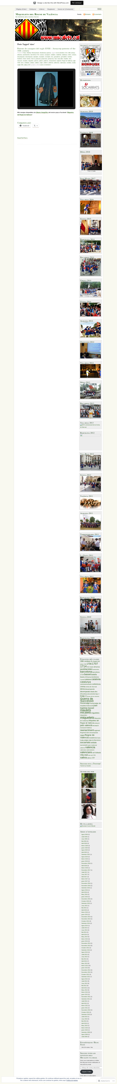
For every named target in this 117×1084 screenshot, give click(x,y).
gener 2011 (84, 1008)
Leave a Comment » (45, 64)
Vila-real (84, 755)
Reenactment (35, 52)
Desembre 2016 (85, 883)
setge (86, 740)
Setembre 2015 (85, 903)
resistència (93, 738)
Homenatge (85, 703)
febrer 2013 (84, 965)
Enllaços (33, 9)
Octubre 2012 (85, 974)
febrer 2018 (84, 867)
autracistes (96, 669)
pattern (41, 60)
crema (82, 687)
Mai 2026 (83, 841)
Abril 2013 (84, 961)
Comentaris (97, 14)
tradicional (94, 745)
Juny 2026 (84, 839)
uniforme (50, 62)
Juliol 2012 (84, 981)
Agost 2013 (84, 952)
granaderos (57, 56)
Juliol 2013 (84, 954)
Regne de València (67, 60)
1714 (83, 666)
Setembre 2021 (85, 854)
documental (91, 694)
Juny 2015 (84, 905)
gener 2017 (84, 881)
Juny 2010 (84, 1019)
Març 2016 (84, 894)
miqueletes (83, 715)
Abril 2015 (84, 910)
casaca (42, 54)
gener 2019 (84, 861)
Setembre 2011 (85, 999)
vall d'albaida (96, 752)
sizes (22, 62)
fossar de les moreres (93, 696)
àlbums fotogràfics (42, 112)
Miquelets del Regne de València (37, 14)
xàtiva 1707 (27, 64)
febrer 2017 (84, 879)
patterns (46, 60)
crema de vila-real (91, 687)
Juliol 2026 (84, 836)
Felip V (83, 696)
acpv (91, 667)
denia (82, 689)
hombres (19, 58)
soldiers (37, 62)
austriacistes (26, 54)
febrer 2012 (84, 992)
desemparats (29, 56)
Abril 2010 (84, 1023)
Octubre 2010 (85, 1012)
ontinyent (97, 723)
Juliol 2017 (84, 872)
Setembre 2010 (85, 1014)
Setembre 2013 (85, 950)
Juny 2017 (84, 874)
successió (83, 745)
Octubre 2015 (85, 901)
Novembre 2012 (85, 972)
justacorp (38, 58)
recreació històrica (86, 728)
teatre (89, 745)
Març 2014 (84, 936)
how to (33, 58)
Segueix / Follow (86, 1071)
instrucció (89, 706)
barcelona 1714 (35, 54)
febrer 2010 (84, 1027)
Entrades (88, 14)
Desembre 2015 (85, 899)
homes (29, 58)
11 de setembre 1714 (61, 52)
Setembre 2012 (85, 976)
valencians (63, 62)
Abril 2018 (84, 865)
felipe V (97, 694)
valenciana (83, 750)
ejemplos (35, 56)
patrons (36, 60)
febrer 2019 (84, 859)
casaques (47, 54)
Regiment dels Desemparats (89, 732)
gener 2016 (84, 896)
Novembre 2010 (85, 1010)
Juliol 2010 (84, 1016)
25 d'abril (93, 661)
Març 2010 (84, 1025)
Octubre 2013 (85, 947)
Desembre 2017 (85, 870)
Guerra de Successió (87, 699)
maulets (66, 58)
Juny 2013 (84, 956)
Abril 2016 (84, 892)
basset (87, 674)
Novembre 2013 (85, 945)
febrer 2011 (84, 1005)
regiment (59, 60)
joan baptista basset (88, 706)
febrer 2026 (84, 845)
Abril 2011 (84, 1003)
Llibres (41, 9)
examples (41, 56)
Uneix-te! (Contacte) (65, 9)
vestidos (69, 62)
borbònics (95, 677)
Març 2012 (84, 990)
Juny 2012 (84, 983)
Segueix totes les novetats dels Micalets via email (88, 1055)
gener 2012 (84, 994)
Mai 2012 (83, 985)
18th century (71, 52)
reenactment (52, 60)
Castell (82, 679)
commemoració (85, 684)
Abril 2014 (84, 934)
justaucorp (51, 58)
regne (82, 735)
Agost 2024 (84, 850)
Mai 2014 (83, 932)
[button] (41, 101)
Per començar (77, 3)
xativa (83, 757)
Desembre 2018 (85, 863)
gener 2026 (84, 847)
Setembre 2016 (85, 887)
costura (74, 54)
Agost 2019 (84, 856)
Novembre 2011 (85, 996)
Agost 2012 (84, 979)
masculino (60, 58)
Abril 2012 (84, 988)
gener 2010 (84, 1030)
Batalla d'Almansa (85, 677)
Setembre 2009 (85, 1032)
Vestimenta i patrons (45, 52)
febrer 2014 (84, 939)
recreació (96, 725)
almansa (19, 54)
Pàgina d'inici (21, 9)
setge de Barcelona (94, 740)
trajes (41, 62)
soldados (26, 62)
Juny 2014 (84, 930)
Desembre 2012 (85, 970)
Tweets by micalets (85, 765)
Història (29, 52)
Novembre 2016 (85, 885)
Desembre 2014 (85, 916)
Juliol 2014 (84, 927)
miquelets (30, 60)
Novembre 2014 (85, 919)
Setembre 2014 (85, 923)
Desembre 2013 (85, 943)
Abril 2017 (84, 876)
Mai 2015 (83, 907)
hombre (70, 56)
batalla (94, 674)
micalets (25, 60)
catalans (53, 54)
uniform (46, 62)
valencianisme (90, 750)
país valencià (86, 725)
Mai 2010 (83, 1021)
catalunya (64, 54)
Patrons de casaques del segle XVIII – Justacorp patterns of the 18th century (46, 49)
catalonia (58, 54)
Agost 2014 (84, 925)
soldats (32, 62)
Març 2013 (84, 963)
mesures (19, 60)
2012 (88, 667)
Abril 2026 (84, 843)
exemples (47, 56)
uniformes (56, 62)
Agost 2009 (84, 1034)
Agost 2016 (84, 890)
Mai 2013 (83, 959)
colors (69, 54)
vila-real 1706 (92, 755)
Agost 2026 (84, 834)
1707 (95, 663)
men (70, 58)
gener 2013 (84, 967)
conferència (96, 684)
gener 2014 (84, 941)
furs (52, 56)
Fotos (24, 52)
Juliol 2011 (84, 1001)
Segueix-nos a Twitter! (90, 763)
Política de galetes (72, 1080)
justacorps (44, 58)
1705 (85, 664)
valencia (90, 747)
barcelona (86, 671)
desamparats (21, 56)
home (24, 58)
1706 (89, 664)
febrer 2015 (84, 912)
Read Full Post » (22, 138)
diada (92, 691)
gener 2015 (84, 914)
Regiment (51, 9)
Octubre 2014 (85, 921)
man (55, 58)
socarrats (85, 742)
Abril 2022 (84, 852)
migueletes (95, 713)
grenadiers (64, 56)
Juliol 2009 (84, 1036)
